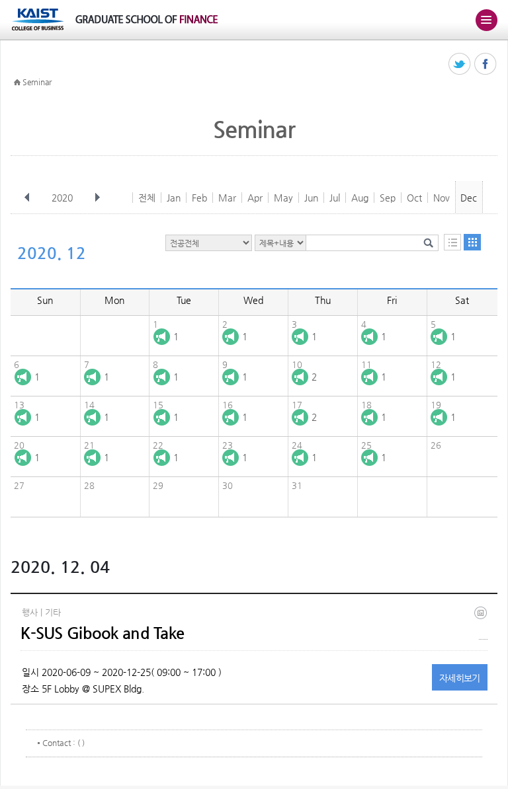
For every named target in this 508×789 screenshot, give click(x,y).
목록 (452, 242)
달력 (472, 242)
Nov (441, 197)
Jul (334, 197)
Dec (468, 197)
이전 (27, 197)
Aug (359, 197)
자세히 (459, 678)
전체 (146, 197)
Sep (388, 197)
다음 (97, 197)
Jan (174, 197)
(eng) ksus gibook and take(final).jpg (483, 623)
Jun (311, 197)
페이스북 (485, 64)
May (283, 197)
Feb (199, 197)
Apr (255, 197)
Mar (227, 197)
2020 (62, 197)
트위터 (460, 64)
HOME (17, 82)
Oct (414, 197)
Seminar (37, 82)
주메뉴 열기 (486, 20)
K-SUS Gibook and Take (102, 633)
